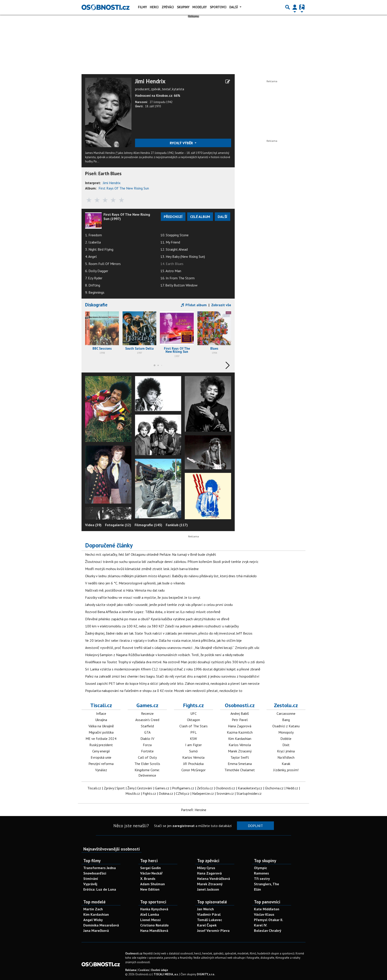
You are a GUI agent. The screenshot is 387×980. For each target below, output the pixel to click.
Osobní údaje (159, 970)
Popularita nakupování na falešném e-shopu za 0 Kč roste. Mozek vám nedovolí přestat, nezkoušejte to (163, 690)
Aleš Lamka (149, 914)
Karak (286, 763)
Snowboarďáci (94, 873)
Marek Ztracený (240, 751)
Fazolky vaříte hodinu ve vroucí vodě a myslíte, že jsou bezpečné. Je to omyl (142, 597)
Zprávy (109, 788)
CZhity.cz (182, 793)
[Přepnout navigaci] (294, 7)
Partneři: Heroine (193, 810)
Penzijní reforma (101, 763)
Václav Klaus (264, 914)
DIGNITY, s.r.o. (206, 974)
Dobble (285, 738)
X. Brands (147, 878)
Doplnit (255, 825)
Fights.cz (193, 705)
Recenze (147, 713)
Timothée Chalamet (239, 770)
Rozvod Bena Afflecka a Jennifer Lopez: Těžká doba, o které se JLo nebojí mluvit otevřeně (152, 612)
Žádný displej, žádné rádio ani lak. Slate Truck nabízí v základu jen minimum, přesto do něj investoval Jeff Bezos (168, 633)
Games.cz (147, 705)
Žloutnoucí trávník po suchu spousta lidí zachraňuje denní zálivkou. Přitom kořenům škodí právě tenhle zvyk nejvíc (171, 561)
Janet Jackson (208, 889)
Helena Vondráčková (213, 878)
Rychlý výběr (182, 143)
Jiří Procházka (193, 763)
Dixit (286, 745)
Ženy (130, 788)
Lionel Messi (150, 920)
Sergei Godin (150, 868)
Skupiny (183, 7)
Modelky (199, 7)
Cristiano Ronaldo (154, 925)
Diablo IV (147, 738)
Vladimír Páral (209, 914)
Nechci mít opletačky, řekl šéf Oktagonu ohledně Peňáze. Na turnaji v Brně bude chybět (150, 554)
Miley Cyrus (206, 868)
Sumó (193, 751)
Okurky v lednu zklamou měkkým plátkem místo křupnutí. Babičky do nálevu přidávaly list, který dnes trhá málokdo (171, 576)
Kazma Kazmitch (240, 732)
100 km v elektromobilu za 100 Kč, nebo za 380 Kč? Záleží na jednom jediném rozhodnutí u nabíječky (162, 626)
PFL (193, 732)
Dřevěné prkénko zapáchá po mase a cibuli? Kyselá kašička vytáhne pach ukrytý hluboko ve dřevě (157, 619)
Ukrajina (101, 719)
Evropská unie (101, 757)
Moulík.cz (132, 793)
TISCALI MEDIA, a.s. (166, 974)
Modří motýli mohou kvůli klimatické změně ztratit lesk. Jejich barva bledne (142, 568)
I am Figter (193, 745)
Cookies (143, 970)
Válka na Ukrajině (101, 726)
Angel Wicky (93, 920)
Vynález (101, 770)
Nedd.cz (292, 788)
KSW (193, 738)
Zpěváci (168, 7)
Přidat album (196, 305)
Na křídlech (286, 757)
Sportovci (218, 7)
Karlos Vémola (193, 757)
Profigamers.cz (183, 788)
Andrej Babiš (239, 713)
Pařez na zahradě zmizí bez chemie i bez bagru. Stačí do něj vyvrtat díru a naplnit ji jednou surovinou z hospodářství (172, 676)
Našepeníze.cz (203, 793)
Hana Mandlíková (154, 930)
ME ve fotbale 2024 (101, 738)
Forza (147, 745)
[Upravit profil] (227, 81)
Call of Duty (147, 757)
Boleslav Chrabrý (267, 930)
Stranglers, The (266, 884)
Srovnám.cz (225, 793)
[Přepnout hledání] (287, 7)
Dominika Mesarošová (101, 925)
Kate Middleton (266, 909)
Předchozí (173, 216)
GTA (147, 732)
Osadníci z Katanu (286, 726)
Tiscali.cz (101, 705)
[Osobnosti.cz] (105, 7)
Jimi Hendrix (150, 81)
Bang (286, 719)
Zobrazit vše (221, 305)
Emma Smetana (240, 763)
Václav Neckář (151, 873)
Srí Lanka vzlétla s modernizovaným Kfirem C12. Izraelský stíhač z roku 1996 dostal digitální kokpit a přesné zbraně (172, 669)
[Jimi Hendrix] (108, 112)
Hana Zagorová (239, 726)
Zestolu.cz (286, 705)
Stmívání (90, 878)
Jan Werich (205, 909)
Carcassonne (286, 713)
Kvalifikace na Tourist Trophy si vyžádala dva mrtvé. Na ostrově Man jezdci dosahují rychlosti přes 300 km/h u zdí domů (175, 662)
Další (234, 7)
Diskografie (96, 305)
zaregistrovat (183, 825)
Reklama (130, 970)
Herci (154, 7)
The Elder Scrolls (147, 763)
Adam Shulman (152, 884)
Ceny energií (101, 751)
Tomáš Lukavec (209, 920)
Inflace (101, 713)
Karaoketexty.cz (250, 788)
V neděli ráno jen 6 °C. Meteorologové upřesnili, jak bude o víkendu (135, 583)
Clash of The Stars (193, 726)
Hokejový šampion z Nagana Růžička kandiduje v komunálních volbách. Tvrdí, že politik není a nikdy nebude (164, 655)
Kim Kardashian (239, 738)
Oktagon (193, 719)
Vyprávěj (90, 884)
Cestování (144, 788)
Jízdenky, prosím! (286, 770)
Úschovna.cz (274, 788)
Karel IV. (260, 925)
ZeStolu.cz (205, 788)
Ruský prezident (101, 745)
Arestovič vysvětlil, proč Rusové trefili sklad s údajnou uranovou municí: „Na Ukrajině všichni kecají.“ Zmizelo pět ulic (172, 647)
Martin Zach (93, 909)
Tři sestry (262, 878)
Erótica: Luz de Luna (99, 889)
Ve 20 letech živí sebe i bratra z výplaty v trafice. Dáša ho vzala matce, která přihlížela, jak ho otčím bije (163, 640)
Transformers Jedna (99, 868)
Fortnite (147, 751)
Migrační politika (101, 732)
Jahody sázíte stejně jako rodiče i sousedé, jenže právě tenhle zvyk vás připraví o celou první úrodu (159, 604)
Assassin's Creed (147, 719)
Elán (257, 889)
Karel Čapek (207, 925)
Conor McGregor (193, 770)
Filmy (142, 7)
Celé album (200, 216)
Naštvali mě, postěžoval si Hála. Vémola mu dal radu (125, 590)
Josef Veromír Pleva (213, 930)
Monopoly (286, 732)
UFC (193, 713)
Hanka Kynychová (154, 909)
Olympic (260, 868)
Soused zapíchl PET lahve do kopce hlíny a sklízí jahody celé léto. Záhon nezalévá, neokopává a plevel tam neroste (172, 683)
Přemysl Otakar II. (268, 920)
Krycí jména (286, 751)
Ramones (261, 873)
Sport (120, 788)
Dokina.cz (166, 793)
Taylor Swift (239, 757)
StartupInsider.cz (249, 793)
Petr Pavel (240, 719)
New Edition (149, 889)
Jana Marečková (96, 930)
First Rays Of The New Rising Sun (124, 188)
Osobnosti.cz (240, 705)
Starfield (147, 726)
